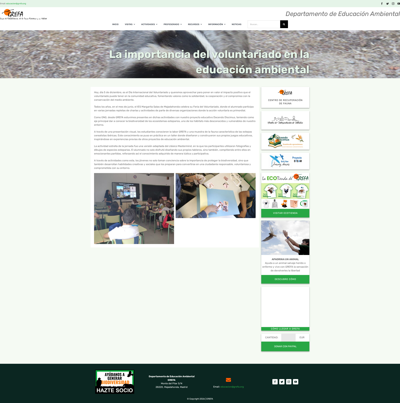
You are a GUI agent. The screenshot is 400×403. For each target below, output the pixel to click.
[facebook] (382, 3)
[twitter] (387, 3)
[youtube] (399, 3)
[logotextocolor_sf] (23, 9)
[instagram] (393, 3)
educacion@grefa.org (16, 3)
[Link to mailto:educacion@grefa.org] (228, 379)
